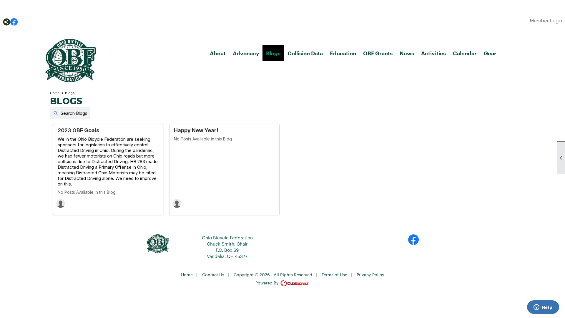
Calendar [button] (465, 53)
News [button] (407, 53)
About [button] (218, 53)
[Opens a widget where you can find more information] (543, 307)
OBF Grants (378, 53)
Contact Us (213, 274)
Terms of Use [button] (334, 274)
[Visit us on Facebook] (14, 22)
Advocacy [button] (246, 53)
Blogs (273, 53)
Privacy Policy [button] (370, 274)
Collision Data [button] (305, 53)
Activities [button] (433, 53)
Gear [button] (490, 53)
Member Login (546, 21)
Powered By (267, 283)
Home (54, 93)
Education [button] (343, 53)
